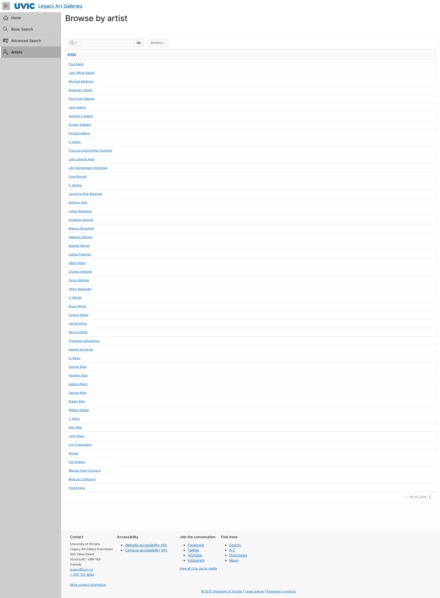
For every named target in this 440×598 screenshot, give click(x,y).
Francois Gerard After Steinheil (90, 150)
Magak (73, 453)
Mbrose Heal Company (84, 470)
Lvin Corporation (80, 444)
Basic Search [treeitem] (22, 29)
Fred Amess (76, 488)
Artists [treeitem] (16, 52)
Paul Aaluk (76, 64)
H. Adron (74, 142)
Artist (71, 54)
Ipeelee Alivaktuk (80, 349)
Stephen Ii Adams (80, 116)
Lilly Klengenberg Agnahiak (87, 168)
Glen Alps (75, 427)
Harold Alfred (77, 323)
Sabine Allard (77, 384)
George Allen (77, 393)
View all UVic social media (198, 568)
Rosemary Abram (80, 90)
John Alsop (76, 436)
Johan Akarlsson (80, 211)
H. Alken (74, 358)
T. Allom (74, 418)
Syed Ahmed (77, 176)
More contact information (88, 585)
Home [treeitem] (16, 18)
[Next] (429, 496)
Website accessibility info (146, 545)
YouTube (195, 555)
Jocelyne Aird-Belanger (85, 194)
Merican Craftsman (82, 479)
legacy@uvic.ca (81, 569)
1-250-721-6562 (82, 574)
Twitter (193, 550)
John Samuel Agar (81, 159)
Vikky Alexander (80, 289)
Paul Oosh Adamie (81, 98)
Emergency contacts (281, 591)
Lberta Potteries (79, 254)
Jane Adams (77, 107)
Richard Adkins (79, 133)
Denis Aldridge (78, 280)
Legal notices (254, 591)
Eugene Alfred (78, 315)
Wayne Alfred (77, 332)
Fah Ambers (76, 462)
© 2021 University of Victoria (221, 591)
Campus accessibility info (146, 550)
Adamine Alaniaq (80, 237)
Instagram (196, 560)
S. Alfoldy (75, 297)
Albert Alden (77, 263)
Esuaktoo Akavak (80, 220)
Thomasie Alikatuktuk (84, 341)
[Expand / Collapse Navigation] (6, 6)
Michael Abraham (80, 81)
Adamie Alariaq (79, 245)
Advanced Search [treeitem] (26, 40)
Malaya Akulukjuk (81, 228)
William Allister (78, 410)
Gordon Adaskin (79, 124)
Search (235, 545)
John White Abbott (81, 73)
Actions (156, 43)
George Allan (77, 367)
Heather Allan (78, 375)
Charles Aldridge (80, 271)
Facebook (196, 545)
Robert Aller (76, 401)
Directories (238, 555)
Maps (233, 560)
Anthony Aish (77, 202)
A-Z (232, 550)
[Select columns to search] (74, 43)
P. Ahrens (75, 185)
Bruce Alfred (77, 306)
